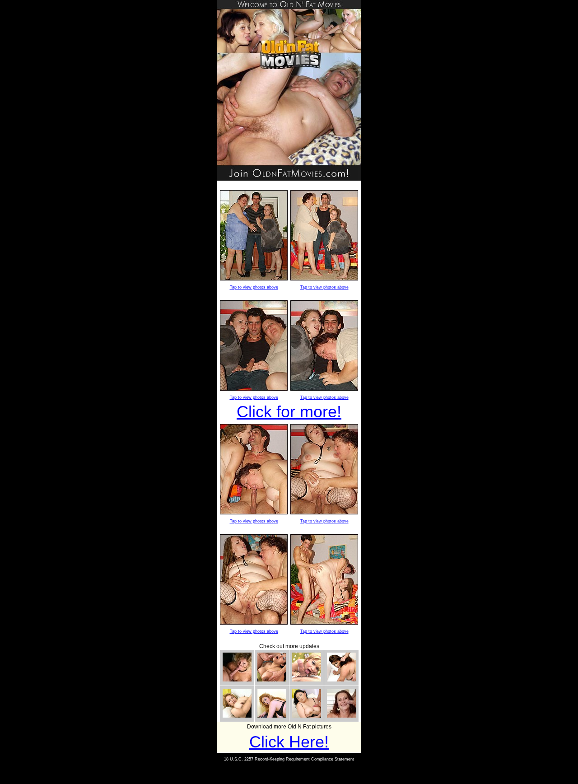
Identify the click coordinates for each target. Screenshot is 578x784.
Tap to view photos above (254, 287)
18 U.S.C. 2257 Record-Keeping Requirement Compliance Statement (289, 759)
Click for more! (289, 411)
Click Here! (289, 742)
